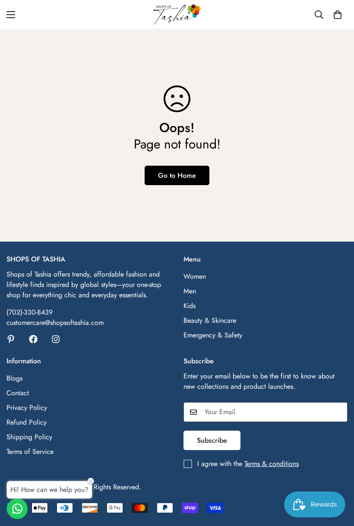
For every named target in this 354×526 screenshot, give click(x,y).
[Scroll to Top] (337, 479)
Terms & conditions (271, 464)
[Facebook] (33, 339)
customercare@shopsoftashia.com (55, 323)
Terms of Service (30, 452)
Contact (17, 393)
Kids (189, 306)
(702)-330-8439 (29, 312)
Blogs (14, 378)
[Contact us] (17, 508)
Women (194, 276)
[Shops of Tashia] (177, 14)
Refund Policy (26, 422)
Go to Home (177, 175)
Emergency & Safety (212, 335)
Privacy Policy (26, 408)
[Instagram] (55, 339)
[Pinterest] (10, 339)
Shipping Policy (29, 437)
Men (189, 291)
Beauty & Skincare (209, 320)
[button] (338, 15)
